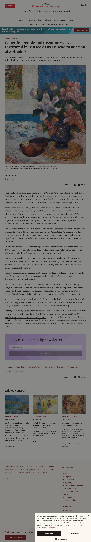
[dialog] (63, 527)
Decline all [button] (75, 533)
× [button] (88, 516)
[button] (62, 538)
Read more (51, 528)
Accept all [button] (49, 533)
